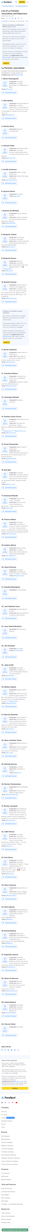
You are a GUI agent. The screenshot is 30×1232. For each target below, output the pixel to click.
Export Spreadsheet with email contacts (15, 1230)
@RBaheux (9, 943)
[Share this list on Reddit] (15, 18)
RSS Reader (4, 1176)
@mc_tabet (9, 753)
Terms (3, 1127)
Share (3, 18)
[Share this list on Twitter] (9, 18)
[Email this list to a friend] (18, 18)
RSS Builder (4, 1201)
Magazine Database (7, 1145)
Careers (7, 1118)
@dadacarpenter (11, 458)
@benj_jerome (10, 247)
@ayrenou (17, 196)
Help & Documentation (8, 1216)
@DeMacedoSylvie (12, 991)
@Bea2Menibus (11, 223)
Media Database (6, 1179)
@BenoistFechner (11, 298)
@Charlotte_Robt (11, 386)
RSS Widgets (5, 1195)
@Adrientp (9, 89)
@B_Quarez (9, 270)
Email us (6, 63)
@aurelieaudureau (11, 180)
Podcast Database (6, 1142)
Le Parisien (4, 21)
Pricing (22, 2)
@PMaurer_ (9, 919)
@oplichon (9, 846)
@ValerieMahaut (11, 1012)
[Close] (29, 1227)
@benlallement (10, 362)
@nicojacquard (10, 820)
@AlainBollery (10, 115)
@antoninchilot (10, 158)
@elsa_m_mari (10, 484)
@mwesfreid (10, 729)
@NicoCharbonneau (12, 794)
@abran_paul (10, 873)
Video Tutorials (5, 1213)
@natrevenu (17, 772)
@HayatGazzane (19, 575)
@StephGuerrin (10, 967)
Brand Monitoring (6, 1188)
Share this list (6, 1047)
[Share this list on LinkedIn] (12, 18)
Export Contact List (22, 6)
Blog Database (5, 1139)
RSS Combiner (5, 1198)
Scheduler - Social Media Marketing (12, 1204)
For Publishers (5, 1173)
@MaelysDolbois (11, 703)
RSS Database (5, 1136)
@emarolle (9, 508)
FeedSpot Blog (5, 1222)
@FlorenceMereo (11, 534)
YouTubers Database (7, 1152)
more (26, 21)
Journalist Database (7, 1148)
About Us (4, 1111)
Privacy (3, 1124)
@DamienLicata (11, 433)
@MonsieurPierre (11, 895)
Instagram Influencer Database (10, 1158)
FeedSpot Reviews (6, 1121)
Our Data (4, 1114)
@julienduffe (10, 675)
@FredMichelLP (11, 555)
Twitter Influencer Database (9, 1161)
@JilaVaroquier (18, 650)
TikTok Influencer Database (9, 1164)
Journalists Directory (8, 6)
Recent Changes (6, 1219)
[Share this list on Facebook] (7, 18)
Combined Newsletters (8, 1191)
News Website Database (8, 1155)
